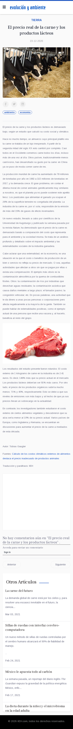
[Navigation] (4, 7)
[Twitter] (14, 104)
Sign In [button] (7, 552)
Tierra (36, 20)
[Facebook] (6, 104)
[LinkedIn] (23, 104)
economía (25, 112)
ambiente (9, 112)
